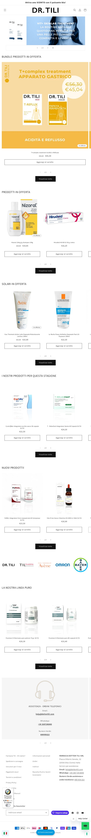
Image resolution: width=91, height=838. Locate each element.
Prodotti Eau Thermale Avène (44, 576)
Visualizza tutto (45, 179)
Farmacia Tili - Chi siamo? (15, 756)
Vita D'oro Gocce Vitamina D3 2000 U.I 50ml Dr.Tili (64, 518)
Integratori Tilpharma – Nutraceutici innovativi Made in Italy (26, 576)
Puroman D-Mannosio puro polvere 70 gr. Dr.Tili (22, 638)
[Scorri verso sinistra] (40, 172)
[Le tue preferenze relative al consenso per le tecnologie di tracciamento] (87, 834)
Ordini (35, 761)
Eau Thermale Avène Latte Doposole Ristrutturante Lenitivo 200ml (22, 335)
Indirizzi (36, 767)
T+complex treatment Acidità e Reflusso (45, 153)
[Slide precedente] (37, 47)
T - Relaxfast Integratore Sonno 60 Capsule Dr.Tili (64, 426)
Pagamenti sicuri (12, 772)
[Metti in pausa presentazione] (53, 47)
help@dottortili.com (74, 769)
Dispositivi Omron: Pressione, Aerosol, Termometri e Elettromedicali (62, 576)
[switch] (8, 805)
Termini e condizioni (13, 777)
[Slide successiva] (47, 47)
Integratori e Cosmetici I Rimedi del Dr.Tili (8, 576)
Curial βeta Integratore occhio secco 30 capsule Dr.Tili (22, 427)
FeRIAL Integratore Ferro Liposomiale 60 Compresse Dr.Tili (22, 519)
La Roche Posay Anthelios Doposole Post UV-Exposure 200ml (64, 335)
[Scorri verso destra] (50, 172)
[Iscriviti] (45, 812)
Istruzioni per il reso (13, 767)
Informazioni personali (41, 756)
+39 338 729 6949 (76, 773)
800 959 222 (80, 779)
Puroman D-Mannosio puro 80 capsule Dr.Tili (64, 638)
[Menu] (12, 789)
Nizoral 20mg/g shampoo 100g (22, 242)
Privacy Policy (11, 783)
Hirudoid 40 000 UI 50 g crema (64, 242)
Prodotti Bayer (80, 576)
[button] (5, 10)
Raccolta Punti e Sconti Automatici (41, 773)
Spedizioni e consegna (14, 761)
